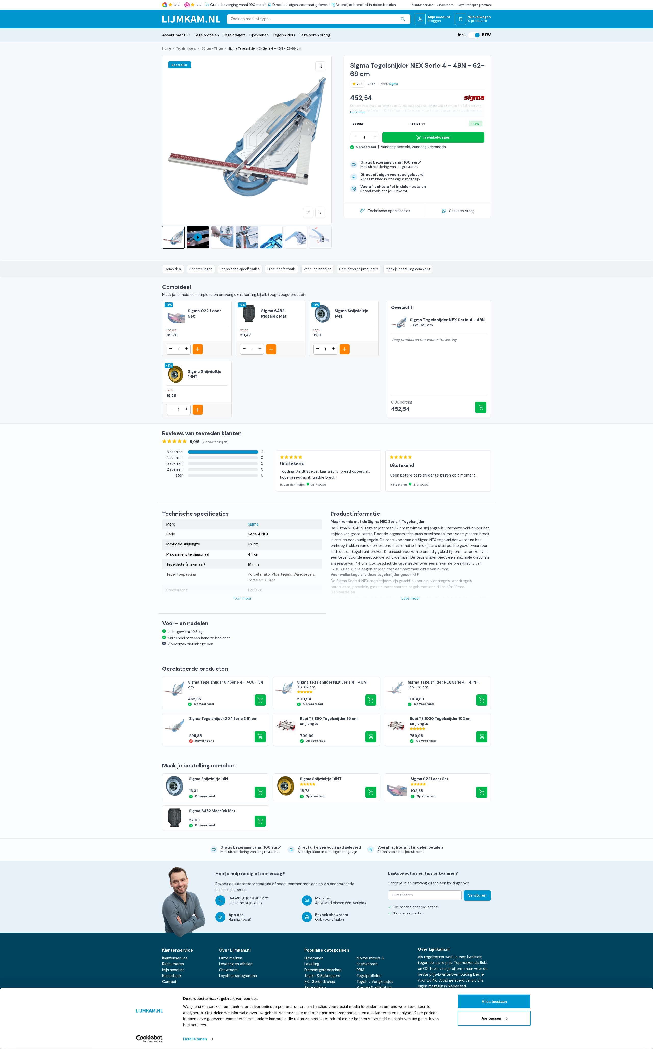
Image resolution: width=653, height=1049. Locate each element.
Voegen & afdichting (374, 987)
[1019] (480, 407)
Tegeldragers (234, 35)
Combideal (173, 269)
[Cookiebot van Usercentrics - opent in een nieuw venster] (149, 1039)
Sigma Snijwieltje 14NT (204, 374)
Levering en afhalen (236, 964)
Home (166, 48)
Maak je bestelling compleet (408, 269)
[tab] (212, 452)
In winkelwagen (436, 137)
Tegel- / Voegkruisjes (375, 981)
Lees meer (358, 112)
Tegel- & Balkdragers (322, 975)
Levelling (311, 964)
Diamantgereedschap (323, 970)
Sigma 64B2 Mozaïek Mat (274, 313)
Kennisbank (171, 975)
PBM (360, 970)
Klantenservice (422, 5)
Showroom (445, 5)
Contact (169, 981)
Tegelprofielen (206, 35)
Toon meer (242, 598)
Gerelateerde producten (358, 269)
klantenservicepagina (253, 884)
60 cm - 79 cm (212, 48)
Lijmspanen (259, 35)
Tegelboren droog (314, 35)
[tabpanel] (383, 465)
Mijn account (173, 970)
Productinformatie (281, 269)
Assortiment (173, 35)
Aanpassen (491, 1018)
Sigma (393, 84)
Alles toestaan (494, 1001)
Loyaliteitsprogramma (474, 5)
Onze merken (230, 958)
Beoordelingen (200, 269)
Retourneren (173, 964)
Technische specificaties (389, 211)
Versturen (477, 895)
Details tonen (195, 1039)
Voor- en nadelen (317, 269)
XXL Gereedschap (319, 981)
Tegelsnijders (284, 35)
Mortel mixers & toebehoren (370, 961)
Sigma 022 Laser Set (204, 313)
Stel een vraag (461, 211)
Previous (308, 213)
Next (320, 213)
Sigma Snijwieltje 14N (351, 313)
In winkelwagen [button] (260, 700)
